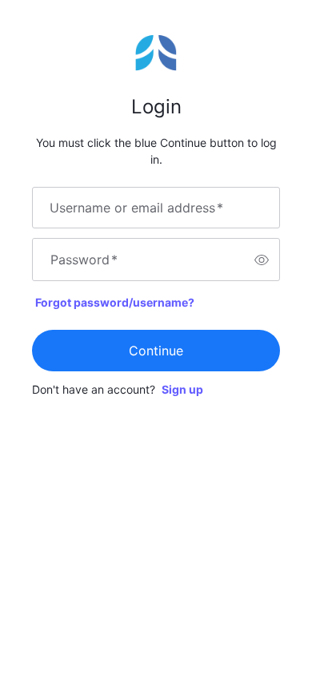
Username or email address (136, 207)
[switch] (261, 259)
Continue (156, 351)
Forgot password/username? (114, 302)
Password (84, 259)
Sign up (182, 389)
